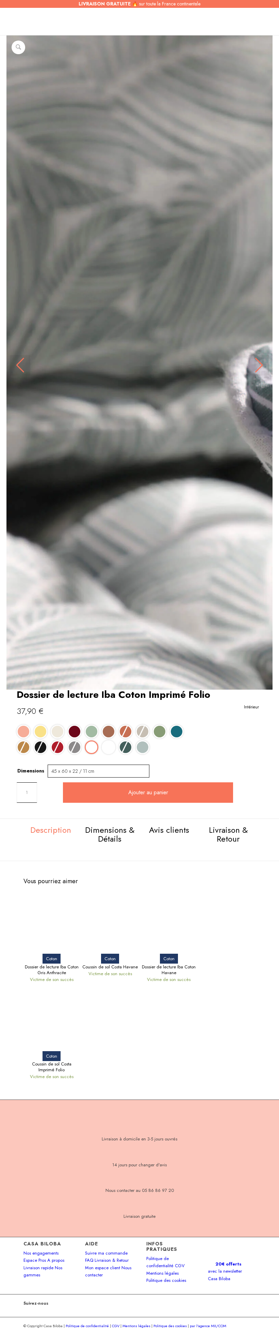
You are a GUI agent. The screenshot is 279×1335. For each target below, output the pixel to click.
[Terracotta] (125, 731)
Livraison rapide (38, 1267)
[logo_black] (137, 21)
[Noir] (40, 747)
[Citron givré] (40, 731)
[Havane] (23, 747)
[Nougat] (57, 731)
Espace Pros (34, 1260)
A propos (55, 1260)
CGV (180, 1265)
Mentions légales (162, 1273)
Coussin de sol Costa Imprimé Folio (51, 1067)
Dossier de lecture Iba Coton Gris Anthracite (52, 970)
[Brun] (108, 731)
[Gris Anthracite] (74, 747)
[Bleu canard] (176, 731)
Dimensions (30, 770)
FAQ (89, 1260)
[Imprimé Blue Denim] (108, 747)
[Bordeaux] (74, 731)
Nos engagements (41, 1253)
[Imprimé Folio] (91, 747)
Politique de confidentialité (87, 1326)
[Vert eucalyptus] (91, 731)
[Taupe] (142, 731)
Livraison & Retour (112, 1260)
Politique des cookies (166, 1280)
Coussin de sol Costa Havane (110, 967)
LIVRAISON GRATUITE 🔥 (139, 3)
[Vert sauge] (159, 731)
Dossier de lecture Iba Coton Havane (169, 970)
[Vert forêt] (125, 747)
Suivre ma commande (106, 1253)
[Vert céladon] (142, 747)
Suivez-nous (35, 1303)
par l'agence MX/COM (208, 1326)
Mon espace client (102, 1267)
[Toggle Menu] (20, 21)
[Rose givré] (23, 731)
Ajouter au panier (148, 792)
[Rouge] (57, 747)
